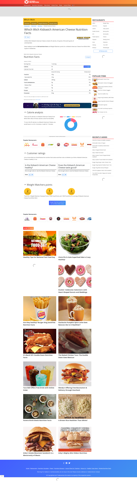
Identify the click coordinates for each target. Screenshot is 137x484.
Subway (94, 45)
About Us (83, 468)
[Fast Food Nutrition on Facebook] (63, 463)
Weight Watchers (43, 23)
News (60, 5)
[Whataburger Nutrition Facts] (82, 145)
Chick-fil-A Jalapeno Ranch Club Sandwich (101, 170)
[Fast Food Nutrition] (31, 2)
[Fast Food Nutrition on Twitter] (69, 463)
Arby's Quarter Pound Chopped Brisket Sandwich (101, 156)
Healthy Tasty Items (92, 468)
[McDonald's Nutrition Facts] (27, 145)
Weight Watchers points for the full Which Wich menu (57, 203)
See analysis (87, 66)
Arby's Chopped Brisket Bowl (99, 150)
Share (27, 37)
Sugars (26, 87)
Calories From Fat (28, 69)
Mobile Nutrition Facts (105, 468)
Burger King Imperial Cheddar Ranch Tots (102, 165)
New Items (47, 5)
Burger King (106, 23)
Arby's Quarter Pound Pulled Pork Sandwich (102, 159)
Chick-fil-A (94, 26)
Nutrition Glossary (59, 468)
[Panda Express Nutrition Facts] (58, 145)
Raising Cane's (106, 39)
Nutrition (27, 23)
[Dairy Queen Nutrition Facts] (66, 145)
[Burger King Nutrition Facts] (42, 145)
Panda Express (95, 36)
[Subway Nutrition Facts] (50, 145)
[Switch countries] (73, 5)
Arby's (93, 23)
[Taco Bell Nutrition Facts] (27, 219)
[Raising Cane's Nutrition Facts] (82, 219)
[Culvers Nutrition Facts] (90, 219)
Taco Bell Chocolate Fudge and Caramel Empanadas (101, 173)
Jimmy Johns (106, 31)
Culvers (94, 28)
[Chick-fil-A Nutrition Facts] (35, 145)
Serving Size (27, 64)
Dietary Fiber (28, 85)
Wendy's (94, 47)
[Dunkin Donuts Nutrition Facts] (42, 219)
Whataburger (106, 47)
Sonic (93, 42)
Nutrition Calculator (37, 5)
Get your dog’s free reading (72, 105)
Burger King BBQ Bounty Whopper (100, 167)
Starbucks (105, 42)
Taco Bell (105, 45)
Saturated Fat (28, 77)
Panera (104, 36)
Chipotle (105, 26)
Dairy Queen (106, 28)
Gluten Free (54, 5)
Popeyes (94, 39)
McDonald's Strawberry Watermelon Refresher (100, 146)
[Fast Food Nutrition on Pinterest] (66, 463)
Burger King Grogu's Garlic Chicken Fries (101, 162)
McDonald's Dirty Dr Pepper (98, 143)
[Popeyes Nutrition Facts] (74, 145)
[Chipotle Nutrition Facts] (90, 145)
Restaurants (27, 5)
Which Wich (38, 99)
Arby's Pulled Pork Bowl (97, 152)
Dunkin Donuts (95, 31)
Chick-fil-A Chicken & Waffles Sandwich (101, 140)
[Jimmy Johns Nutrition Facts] (58, 219)
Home (27, 468)
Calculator (34, 23)
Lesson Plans (67, 5)
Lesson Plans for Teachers (72, 468)
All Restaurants (103, 51)
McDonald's (106, 34)
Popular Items (53, 23)
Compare (88, 57)
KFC (93, 34)
